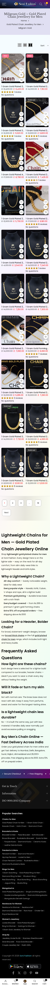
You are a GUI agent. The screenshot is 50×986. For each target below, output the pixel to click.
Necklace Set (27, 907)
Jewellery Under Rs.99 (11, 938)
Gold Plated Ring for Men (29, 873)
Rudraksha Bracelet (25, 838)
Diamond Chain (35, 826)
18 (38, 503)
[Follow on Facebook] (13, 973)
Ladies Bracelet (8, 923)
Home (24, 20)
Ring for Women (9, 926)
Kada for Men (41, 838)
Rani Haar (28, 910)
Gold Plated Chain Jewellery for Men (24, 24)
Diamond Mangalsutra (37, 895)
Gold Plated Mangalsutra (13, 891)
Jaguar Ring (9, 883)
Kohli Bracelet (37, 835)
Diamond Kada (24, 841)
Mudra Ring (22, 883)
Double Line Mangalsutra (14, 895)
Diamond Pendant (26, 854)
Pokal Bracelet (24, 835)
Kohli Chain (21, 826)
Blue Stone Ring (24, 879)
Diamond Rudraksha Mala (13, 864)
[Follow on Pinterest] (30, 973)
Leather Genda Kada (13, 845)
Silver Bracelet (8, 942)
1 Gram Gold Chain (35, 822)
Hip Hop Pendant (9, 857)
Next (6, 512)
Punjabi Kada (10, 841)
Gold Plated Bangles (26, 923)
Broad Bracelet (8, 838)
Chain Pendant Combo (12, 860)
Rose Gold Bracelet (24, 942)
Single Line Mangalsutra (36, 891)
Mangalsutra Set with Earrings (17, 898)
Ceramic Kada (39, 841)
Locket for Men (24, 857)
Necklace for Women (11, 907)
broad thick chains (14, 635)
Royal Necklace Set (10, 914)
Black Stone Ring (40, 879)
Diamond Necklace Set (12, 910)
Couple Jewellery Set (10, 945)
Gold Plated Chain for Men (13, 822)
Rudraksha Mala (31, 860)
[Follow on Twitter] (19, 973)
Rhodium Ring (29, 876)
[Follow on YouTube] (36, 973)
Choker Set (38, 910)
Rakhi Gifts (26, 945)
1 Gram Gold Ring (9, 873)
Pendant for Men (9, 854)
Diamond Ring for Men (11, 876)
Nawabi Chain (8, 826)
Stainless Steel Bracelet (32, 938)
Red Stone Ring (8, 879)
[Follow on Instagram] (25, 973)
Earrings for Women (26, 926)
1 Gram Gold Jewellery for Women (16, 929)
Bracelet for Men (9, 835)
